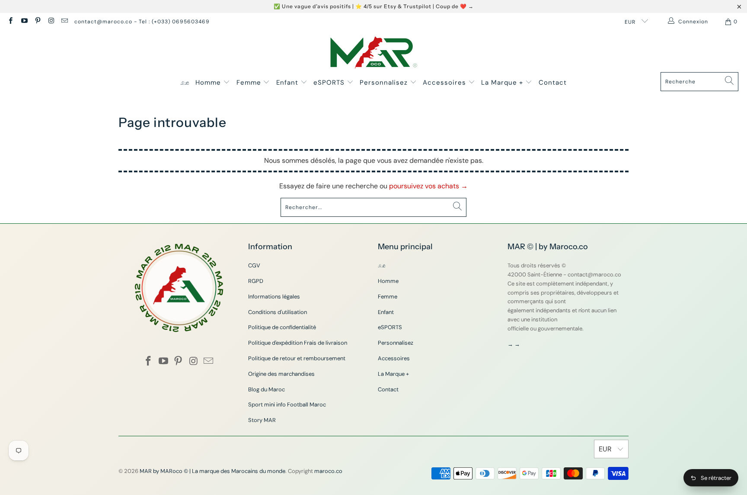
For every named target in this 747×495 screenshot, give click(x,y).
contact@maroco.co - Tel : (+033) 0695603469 (142, 21)
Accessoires (445, 82)
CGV (254, 265)
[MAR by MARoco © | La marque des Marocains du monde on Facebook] (10, 21)
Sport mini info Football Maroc (287, 404)
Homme (209, 82)
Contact (553, 82)
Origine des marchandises (281, 374)
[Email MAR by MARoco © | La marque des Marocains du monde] (64, 21)
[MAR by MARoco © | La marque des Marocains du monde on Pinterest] (37, 21)
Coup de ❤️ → (455, 6)
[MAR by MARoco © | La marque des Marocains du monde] (373, 53)
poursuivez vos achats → (428, 185)
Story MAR (262, 420)
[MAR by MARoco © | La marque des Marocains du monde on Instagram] (50, 21)
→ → (514, 344)
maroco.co (328, 471)
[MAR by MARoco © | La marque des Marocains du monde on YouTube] (23, 21)
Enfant (288, 82)
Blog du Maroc (266, 389)
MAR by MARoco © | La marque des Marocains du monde (212, 471)
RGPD (255, 281)
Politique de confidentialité (282, 327)
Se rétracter (716, 478)
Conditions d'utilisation (277, 312)
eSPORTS (330, 82)
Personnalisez (385, 82)
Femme (249, 82)
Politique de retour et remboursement (296, 358)
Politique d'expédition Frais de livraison (297, 342)
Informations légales (274, 296)
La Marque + (503, 82)
